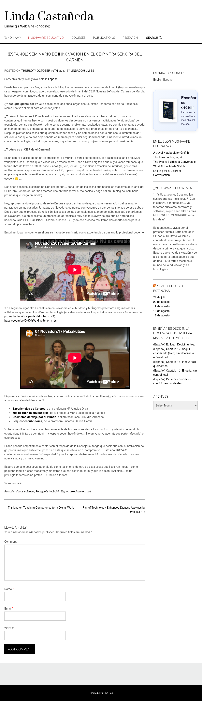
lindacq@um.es (82, 70)
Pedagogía (42, 491)
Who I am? (12, 37)
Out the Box (106, 692)
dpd (89, 491)
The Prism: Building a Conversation (175, 162)
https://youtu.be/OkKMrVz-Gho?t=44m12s (30, 320)
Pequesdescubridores (27, 421)
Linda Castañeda (49, 17)
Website (9, 628)
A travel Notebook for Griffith (171, 152)
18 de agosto (161, 311)
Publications (104, 37)
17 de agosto (161, 315)
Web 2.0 (54, 491)
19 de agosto (161, 306)
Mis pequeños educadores (31, 413)
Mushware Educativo (46, 37)
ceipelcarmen (77, 491)
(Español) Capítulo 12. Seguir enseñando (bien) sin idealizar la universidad (173, 353)
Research (130, 37)
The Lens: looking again (168, 157)
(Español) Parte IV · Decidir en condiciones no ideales (172, 381)
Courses (79, 37)
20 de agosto (161, 302)
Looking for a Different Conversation (167, 173)
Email (8, 608)
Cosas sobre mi (25, 491)
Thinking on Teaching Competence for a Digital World (39, 507)
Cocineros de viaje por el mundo (34, 417)
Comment (11, 541)
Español (53, 79)
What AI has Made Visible (169, 166)
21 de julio (159, 297)
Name (9, 589)
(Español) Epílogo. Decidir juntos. (174, 344)
